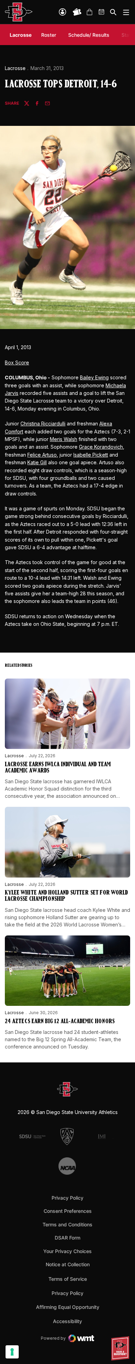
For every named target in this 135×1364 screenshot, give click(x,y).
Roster (48, 35)
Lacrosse (15, 68)
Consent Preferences (68, 1211)
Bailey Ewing (94, 377)
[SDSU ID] (62, 12)
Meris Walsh (63, 439)
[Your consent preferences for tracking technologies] (12, 1351)
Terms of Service (67, 1279)
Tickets (77, 12)
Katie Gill (37, 462)
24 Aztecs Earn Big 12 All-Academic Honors (60, 1022)
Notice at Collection (68, 1264)
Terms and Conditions (67, 1224)
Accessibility (67, 1321)
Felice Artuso (42, 455)
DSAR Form (67, 1238)
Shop (89, 12)
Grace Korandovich (101, 447)
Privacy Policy (67, 1198)
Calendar (101, 12)
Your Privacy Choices (67, 1251)
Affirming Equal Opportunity (67, 1307)
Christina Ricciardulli (42, 423)
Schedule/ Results (88, 35)
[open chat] (121, 1348)
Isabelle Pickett (90, 455)
